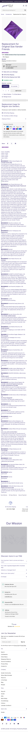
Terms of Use (16, 645)
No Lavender (14, 86)
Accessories (9, 14)
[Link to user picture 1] (4, 181)
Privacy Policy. (23, 645)
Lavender (5, 86)
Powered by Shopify (22, 728)
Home (2, 14)
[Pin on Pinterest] (15, 143)
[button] (5, 52)
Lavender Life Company (11, 728)
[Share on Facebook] (7, 143)
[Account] (23, 6)
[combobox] (14, 10)
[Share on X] (11, 143)
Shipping (4, 60)
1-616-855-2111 (8, 596)
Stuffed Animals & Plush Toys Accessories (15, 54)
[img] (4, 161)
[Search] (25, 10)
